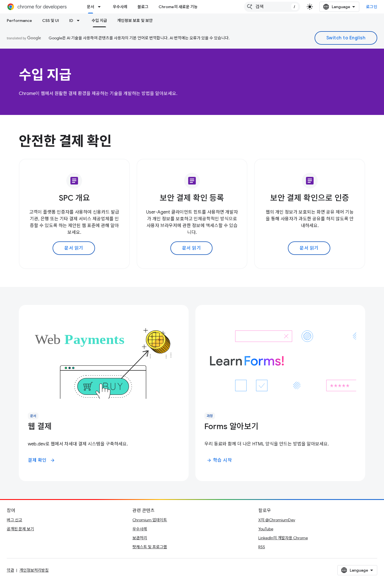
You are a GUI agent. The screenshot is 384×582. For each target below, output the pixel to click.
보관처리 (139, 537)
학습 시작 (219, 460)
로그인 (372, 6)
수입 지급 (99, 20)
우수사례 (120, 6)
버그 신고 (14, 519)
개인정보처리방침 (34, 570)
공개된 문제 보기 (20, 528)
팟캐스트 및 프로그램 (149, 546)
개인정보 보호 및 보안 (135, 20)
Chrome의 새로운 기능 (178, 6)
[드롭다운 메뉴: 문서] (101, 6)
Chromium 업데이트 (149, 519)
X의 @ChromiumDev (276, 519)
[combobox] (272, 7)
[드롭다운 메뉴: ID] (80, 20)
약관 (10, 570)
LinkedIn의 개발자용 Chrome (283, 537)
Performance (19, 20)
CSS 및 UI (50, 20)
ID (71, 20)
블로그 (142, 6)
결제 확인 (41, 460)
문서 (90, 6)
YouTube (265, 528)
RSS (261, 546)
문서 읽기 (73, 248)
